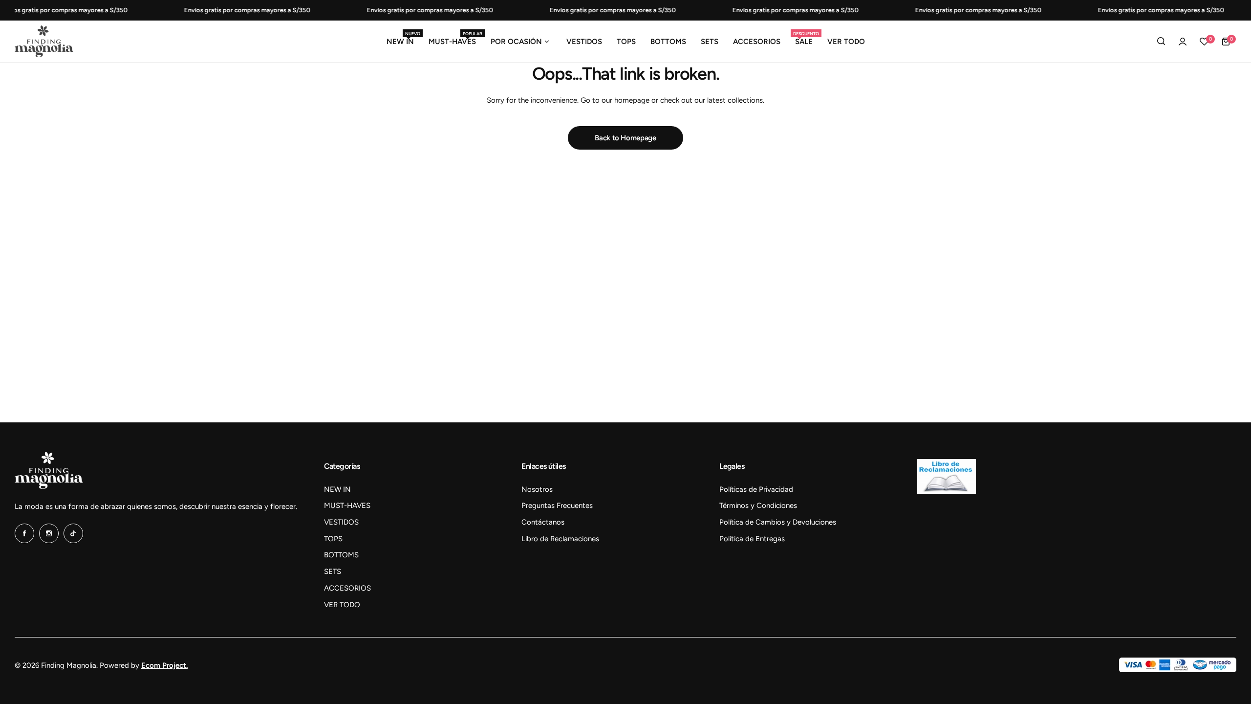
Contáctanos (542, 522)
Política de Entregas (752, 538)
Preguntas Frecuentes (557, 505)
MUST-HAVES (347, 505)
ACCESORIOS (347, 588)
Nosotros (537, 489)
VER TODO (342, 604)
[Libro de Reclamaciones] (946, 491)
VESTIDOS (341, 522)
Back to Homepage (625, 137)
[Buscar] (1161, 41)
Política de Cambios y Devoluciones (777, 522)
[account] (1182, 41)
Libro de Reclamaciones (560, 538)
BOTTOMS (341, 554)
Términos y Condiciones (758, 505)
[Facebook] (24, 533)
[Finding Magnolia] (44, 41)
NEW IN (337, 489)
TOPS (333, 538)
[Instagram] (49, 533)
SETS (332, 571)
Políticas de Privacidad (756, 489)
